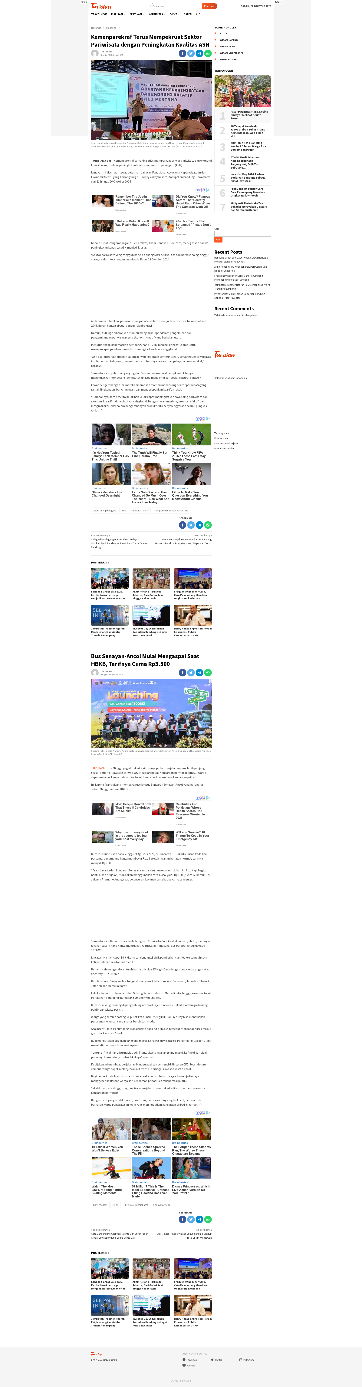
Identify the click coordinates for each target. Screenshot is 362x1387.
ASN (123, 510)
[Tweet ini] (191, 53)
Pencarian (209, 6)
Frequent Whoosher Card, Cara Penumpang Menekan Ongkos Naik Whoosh (190, 595)
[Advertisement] (69, 79)
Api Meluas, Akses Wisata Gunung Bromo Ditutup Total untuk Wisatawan (184, 1233)
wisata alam (227, 46)
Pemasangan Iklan (224, 448)
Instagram (248, 1360)
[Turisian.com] (101, 5)
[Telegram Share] (199, 53)
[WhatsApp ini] (208, 53)
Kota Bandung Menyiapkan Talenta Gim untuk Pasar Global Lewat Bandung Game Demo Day (119, 1233)
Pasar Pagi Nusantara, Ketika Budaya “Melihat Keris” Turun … (249, 115)
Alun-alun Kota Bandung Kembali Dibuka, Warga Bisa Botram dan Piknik (248, 146)
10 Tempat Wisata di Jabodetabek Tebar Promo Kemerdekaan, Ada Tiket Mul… (248, 131)
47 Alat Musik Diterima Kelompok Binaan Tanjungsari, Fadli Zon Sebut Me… (245, 162)
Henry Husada (228, 59)
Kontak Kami (221, 438)
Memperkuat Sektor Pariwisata (171, 510)
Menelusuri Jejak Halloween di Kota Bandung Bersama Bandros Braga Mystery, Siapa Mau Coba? (183, 539)
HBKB (116, 1205)
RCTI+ (223, 33)
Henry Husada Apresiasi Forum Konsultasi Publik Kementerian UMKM (193, 632)
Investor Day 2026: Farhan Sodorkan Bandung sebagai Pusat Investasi (150, 632)
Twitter (218, 1360)
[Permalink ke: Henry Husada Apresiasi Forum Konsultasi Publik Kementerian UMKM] (193, 615)
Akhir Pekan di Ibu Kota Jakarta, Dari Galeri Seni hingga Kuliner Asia (148, 595)
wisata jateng (229, 40)
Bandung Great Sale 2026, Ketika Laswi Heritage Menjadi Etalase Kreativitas (108, 595)
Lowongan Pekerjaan (226, 443)
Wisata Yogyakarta (231, 53)
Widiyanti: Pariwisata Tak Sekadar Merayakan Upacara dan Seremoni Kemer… (249, 207)
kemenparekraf (140, 510)
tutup (84, 1)
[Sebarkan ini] (182, 53)
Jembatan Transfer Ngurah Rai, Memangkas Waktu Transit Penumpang (108, 632)
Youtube (191, 1365)
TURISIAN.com (100, 768)
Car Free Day (100, 1205)
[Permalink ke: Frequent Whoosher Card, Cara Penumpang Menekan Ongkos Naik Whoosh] (193, 578)
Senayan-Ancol (161, 1205)
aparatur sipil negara (104, 510)
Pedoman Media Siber (104, 1360)
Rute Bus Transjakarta (136, 1205)
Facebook (192, 1360)
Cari (216, 228)
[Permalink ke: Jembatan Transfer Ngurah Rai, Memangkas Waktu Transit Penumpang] (110, 615)
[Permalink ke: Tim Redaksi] (95, 53)
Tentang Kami (221, 433)
